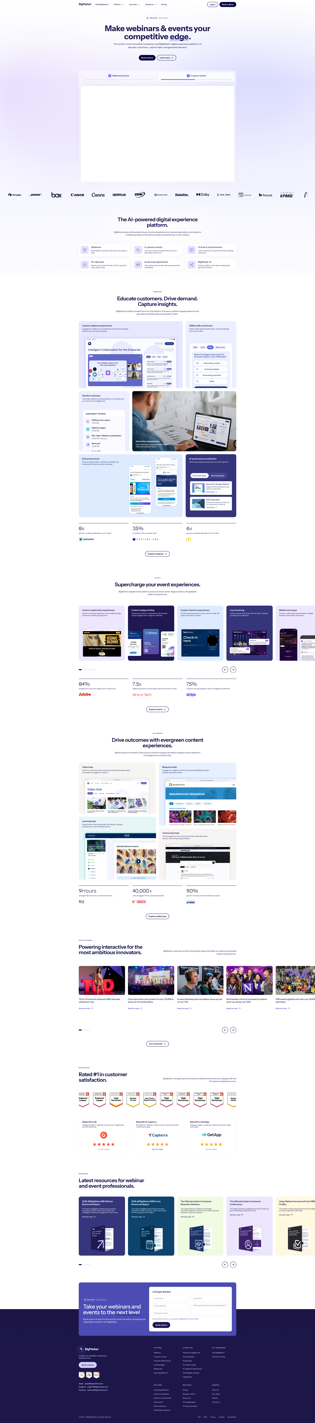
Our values (216, 1394)
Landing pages (159, 1365)
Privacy (213, 1417)
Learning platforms (161, 1373)
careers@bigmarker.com (97, 1390)
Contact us (216, 1402)
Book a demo (228, 4)
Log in (212, 4)
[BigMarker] (85, 4)
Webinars (157, 1353)
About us (215, 1390)
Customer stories (218, 1357)
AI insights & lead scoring (192, 1369)
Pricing (164, 4)
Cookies (221, 1417)
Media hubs (158, 1369)
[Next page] (233, 670)
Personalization (188, 1357)
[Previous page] (225, 670)
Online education (160, 1406)
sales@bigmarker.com (94, 1384)
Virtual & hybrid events (162, 1361)
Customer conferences (162, 1398)
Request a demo (189, 1394)
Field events (158, 1402)
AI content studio (189, 1365)
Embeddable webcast (191, 1373)
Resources (187, 1398)
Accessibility (231, 1417)
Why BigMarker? (102, 4)
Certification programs (162, 1410)
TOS (199, 1417)
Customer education (161, 1394)
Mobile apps (187, 1361)
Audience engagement (191, 1353)
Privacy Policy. (193, 1319)
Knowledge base (189, 1402)
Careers (215, 1398)
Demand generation (161, 1390)
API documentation (190, 1406)
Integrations (187, 1377)
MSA (205, 1417)
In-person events (160, 1357)
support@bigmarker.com (97, 1387)
